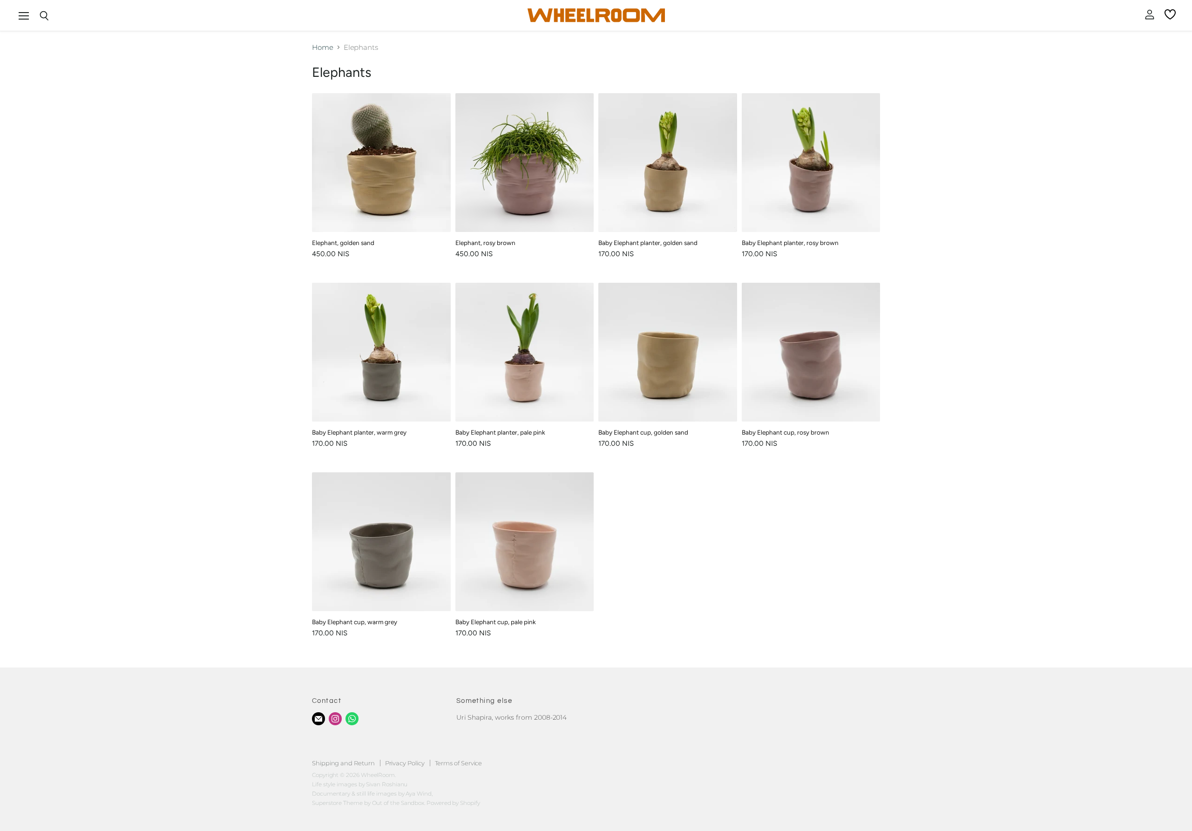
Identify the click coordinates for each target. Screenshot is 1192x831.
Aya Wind (418, 793)
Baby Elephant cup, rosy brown (785, 432)
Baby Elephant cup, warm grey (354, 622)
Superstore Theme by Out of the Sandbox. (368, 802)
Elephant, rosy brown (485, 242)
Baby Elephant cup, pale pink (495, 622)
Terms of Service (458, 763)
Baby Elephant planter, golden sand (648, 242)
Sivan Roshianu (386, 784)
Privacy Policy (405, 763)
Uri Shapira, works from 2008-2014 (511, 717)
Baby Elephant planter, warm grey (359, 432)
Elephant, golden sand (343, 242)
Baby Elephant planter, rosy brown (790, 242)
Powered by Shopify (453, 802)
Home (322, 47)
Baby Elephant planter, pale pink (500, 432)
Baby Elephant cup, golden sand (643, 432)
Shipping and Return (343, 763)
